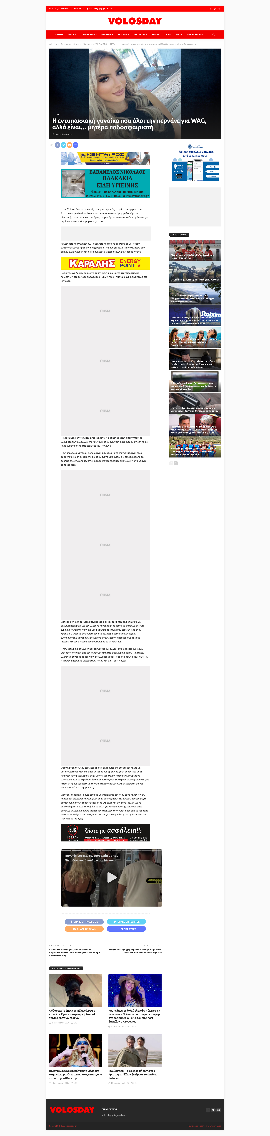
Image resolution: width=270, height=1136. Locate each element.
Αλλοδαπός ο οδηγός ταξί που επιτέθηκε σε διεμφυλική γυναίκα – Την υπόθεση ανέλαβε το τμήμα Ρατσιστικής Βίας (74, 953)
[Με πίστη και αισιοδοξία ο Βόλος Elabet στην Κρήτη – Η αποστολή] (195, 250)
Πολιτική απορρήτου (197, 1126)
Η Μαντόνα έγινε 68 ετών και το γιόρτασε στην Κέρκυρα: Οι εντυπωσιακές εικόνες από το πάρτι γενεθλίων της (75, 1074)
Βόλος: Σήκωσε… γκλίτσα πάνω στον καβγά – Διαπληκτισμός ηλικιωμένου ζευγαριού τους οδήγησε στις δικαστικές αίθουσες (193, 364)
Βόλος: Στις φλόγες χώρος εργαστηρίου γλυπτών (195, 280)
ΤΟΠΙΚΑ (72, 34)
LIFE (168, 34)
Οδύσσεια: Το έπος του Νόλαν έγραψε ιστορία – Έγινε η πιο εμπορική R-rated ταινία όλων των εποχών (72, 1014)
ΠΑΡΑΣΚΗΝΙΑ (88, 34)
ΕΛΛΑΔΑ (123, 34)
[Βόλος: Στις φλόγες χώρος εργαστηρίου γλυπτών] (195, 272)
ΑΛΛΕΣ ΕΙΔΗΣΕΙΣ (196, 34)
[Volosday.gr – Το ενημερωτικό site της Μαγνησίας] (72, 1109)
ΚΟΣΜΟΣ (157, 34)
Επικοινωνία (215, 1126)
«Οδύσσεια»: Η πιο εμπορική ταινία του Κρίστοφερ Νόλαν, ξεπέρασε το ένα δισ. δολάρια (132, 1074)
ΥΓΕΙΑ (178, 34)
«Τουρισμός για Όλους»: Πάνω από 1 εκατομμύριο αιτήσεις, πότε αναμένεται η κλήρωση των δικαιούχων (195, 342)
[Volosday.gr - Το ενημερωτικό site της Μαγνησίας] (135, 21)
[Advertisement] (106, 233)
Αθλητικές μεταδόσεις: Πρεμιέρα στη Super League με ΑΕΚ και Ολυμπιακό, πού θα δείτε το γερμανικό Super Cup (193, 386)
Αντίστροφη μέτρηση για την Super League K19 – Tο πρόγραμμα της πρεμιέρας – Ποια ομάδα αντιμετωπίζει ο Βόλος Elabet (194, 452)
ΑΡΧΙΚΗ (59, 34)
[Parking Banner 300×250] (195, 161)
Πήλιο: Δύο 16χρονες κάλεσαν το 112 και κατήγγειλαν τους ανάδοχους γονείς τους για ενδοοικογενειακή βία (192, 299)
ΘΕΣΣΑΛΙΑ (139, 34)
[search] (214, 34)
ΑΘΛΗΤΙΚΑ (107, 34)
